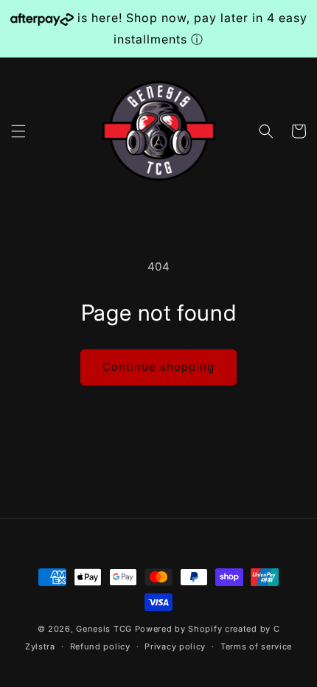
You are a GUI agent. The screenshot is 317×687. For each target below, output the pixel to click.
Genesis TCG (104, 629)
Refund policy (100, 646)
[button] (18, 131)
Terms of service (256, 646)
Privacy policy (175, 646)
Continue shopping (158, 367)
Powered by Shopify (179, 629)
